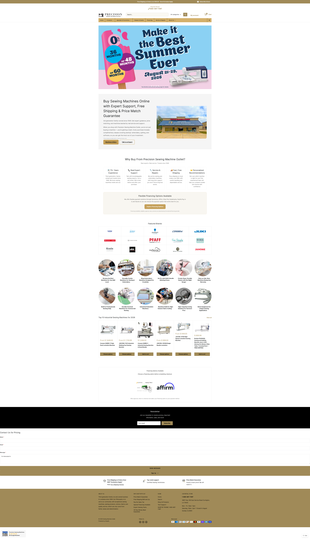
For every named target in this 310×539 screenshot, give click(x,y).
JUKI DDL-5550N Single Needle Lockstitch (164, 356)
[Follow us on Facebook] (140, 534)
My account (195, 15)
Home (159, 508)
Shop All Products (163, 514)
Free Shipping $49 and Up (142, 511)
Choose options (107, 366)
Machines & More (110, 154)
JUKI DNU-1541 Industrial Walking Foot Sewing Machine (126, 357)
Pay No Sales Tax (139, 514)
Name (2, 449)
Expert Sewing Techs (140, 519)
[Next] (211, 350)
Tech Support (162, 516)
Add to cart (145, 366)
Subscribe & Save (205, 1)
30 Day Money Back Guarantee (140, 522)
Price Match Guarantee (141, 508)
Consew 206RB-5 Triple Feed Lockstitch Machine (107, 356)
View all (209, 329)
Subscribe (167, 435)
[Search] (185, 14)
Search (160, 511)
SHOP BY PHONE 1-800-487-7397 (167, 520)
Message (3, 464)
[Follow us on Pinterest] (146, 534)
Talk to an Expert (127, 154)
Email (2, 456)
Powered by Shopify (103, 533)
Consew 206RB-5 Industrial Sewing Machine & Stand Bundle (145, 357)
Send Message (155, 480)
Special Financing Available (142, 516)
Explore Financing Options (155, 218)
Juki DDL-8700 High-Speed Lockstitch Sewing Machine (182, 350)
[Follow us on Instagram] (143, 534)
